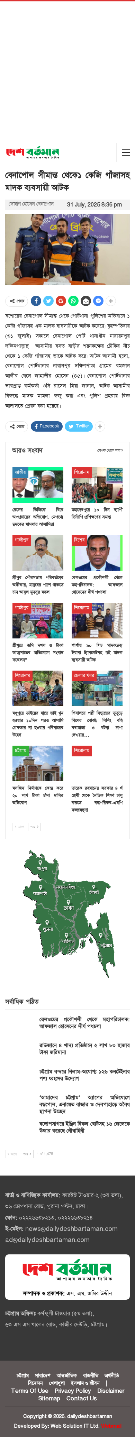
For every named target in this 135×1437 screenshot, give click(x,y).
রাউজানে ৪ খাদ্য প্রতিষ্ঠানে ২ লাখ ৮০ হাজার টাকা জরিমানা (84, 1049)
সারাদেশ (43, 1375)
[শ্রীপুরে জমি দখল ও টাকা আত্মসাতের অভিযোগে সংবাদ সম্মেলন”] (37, 620)
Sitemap (49, 1398)
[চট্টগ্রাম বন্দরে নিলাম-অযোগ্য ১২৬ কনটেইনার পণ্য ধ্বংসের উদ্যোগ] (20, 1079)
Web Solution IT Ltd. (75, 1426)
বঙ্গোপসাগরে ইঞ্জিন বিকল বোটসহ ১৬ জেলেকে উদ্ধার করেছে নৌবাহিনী (84, 1127)
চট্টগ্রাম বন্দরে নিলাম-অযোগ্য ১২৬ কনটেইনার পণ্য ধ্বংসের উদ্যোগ (84, 1075)
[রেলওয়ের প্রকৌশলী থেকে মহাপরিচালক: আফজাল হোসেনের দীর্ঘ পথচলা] (97, 553)
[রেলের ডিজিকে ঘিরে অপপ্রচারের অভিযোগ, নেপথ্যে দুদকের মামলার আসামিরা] (37, 485)
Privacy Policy (73, 1391)
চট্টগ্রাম (20, 750)
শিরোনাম (81, 472)
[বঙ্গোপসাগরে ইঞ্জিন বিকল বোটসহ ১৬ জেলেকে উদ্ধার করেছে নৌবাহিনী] (20, 1132)
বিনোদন (35, 1383)
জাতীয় (20, 472)
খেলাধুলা (57, 1383)
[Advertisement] (67, 72)
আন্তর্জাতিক (67, 1375)
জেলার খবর (84, 675)
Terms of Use (29, 1391)
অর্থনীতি (112, 1375)
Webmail (111, 1426)
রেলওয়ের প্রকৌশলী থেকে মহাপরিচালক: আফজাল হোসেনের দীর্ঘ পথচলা (84, 1023)
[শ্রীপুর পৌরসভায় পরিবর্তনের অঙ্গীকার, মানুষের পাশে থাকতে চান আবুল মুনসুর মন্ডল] (37, 553)
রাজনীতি (90, 1375)
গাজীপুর (21, 540)
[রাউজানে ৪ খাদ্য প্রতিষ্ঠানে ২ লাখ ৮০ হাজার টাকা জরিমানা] (20, 1053)
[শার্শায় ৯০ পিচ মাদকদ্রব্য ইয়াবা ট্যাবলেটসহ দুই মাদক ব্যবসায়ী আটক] (97, 620)
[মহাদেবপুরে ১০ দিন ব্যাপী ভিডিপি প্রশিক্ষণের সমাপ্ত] (97, 485)
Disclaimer (110, 1391)
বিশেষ (79, 540)
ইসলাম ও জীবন (85, 1383)
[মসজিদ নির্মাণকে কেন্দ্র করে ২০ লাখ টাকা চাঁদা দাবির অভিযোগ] (37, 763)
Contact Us (81, 1398)
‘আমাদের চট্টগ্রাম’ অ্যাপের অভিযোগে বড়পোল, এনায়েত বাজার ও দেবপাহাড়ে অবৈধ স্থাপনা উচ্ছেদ (84, 1104)
